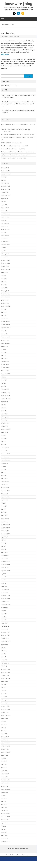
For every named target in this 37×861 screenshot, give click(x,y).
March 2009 (4, 586)
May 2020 (3, 281)
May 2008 (3, 617)
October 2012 (5, 457)
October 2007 (5, 638)
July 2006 (3, 684)
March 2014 (4, 413)
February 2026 (5, 167)
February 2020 (5, 291)
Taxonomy (20, 59)
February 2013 (5, 447)
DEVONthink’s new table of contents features (13, 137)
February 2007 (5, 663)
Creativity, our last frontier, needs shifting (12, 152)
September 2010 (5, 533)
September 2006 (5, 678)
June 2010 (3, 543)
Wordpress (27, 854)
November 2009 (5, 564)
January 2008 (4, 629)
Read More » (5, 54)
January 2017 (4, 334)
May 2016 (3, 355)
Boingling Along (8, 33)
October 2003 (5, 786)
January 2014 (4, 420)
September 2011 (5, 497)
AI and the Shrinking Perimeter (9, 148)
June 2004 (3, 761)
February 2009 (5, 589)
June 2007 (3, 650)
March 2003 (4, 807)
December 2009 (5, 561)
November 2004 (5, 746)
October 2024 (5, 192)
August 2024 (4, 198)
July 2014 (3, 404)
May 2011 (3, 509)
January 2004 (4, 776)
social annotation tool (17, 66)
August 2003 (4, 792)
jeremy (6, 36)
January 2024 (4, 210)
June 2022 (3, 232)
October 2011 (5, 493)
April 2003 (3, 804)
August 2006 (4, 681)
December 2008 (5, 595)
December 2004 (5, 743)
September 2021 (5, 244)
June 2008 (3, 613)
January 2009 (4, 592)
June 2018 (3, 309)
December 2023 (5, 214)
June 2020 (3, 278)
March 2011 (4, 515)
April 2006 (3, 693)
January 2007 (4, 666)
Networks (13, 59)
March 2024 (4, 204)
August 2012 (4, 463)
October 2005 (5, 712)
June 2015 (3, 380)
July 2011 (3, 503)
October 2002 (5, 820)
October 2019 (5, 300)
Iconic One (9, 854)
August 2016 (4, 346)
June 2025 (3, 177)
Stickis (26, 66)
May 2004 (3, 764)
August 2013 (4, 432)
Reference (7, 66)
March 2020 (4, 287)
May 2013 (3, 441)
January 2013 (4, 450)
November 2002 (5, 816)
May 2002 (3, 829)
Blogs (8, 59)
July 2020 (3, 275)
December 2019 (5, 294)
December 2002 (5, 813)
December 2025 (5, 170)
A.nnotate (29, 59)
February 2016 (5, 361)
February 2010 (5, 555)
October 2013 (5, 426)
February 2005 (5, 736)
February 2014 (5, 417)
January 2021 (4, 257)
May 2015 (3, 383)
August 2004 (4, 755)
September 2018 (5, 306)
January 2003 (4, 810)
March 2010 (4, 552)
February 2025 (5, 183)
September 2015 (5, 374)
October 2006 (5, 675)
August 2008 (4, 607)
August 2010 (4, 537)
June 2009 (3, 577)
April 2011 (3, 512)
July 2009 (3, 574)
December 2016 (5, 337)
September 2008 (5, 604)
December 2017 (5, 321)
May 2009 (3, 580)
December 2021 (5, 241)
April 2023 (3, 220)
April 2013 (3, 444)
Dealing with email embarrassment (10, 155)
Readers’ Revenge (6, 142)
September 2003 (5, 789)
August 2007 (4, 644)
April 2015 (3, 386)
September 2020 (5, 269)
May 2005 (3, 727)
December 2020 (5, 260)
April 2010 (3, 549)
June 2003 (3, 798)
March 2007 (4, 660)
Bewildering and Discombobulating (10, 145)
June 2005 (3, 724)
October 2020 (5, 266)
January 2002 (4, 838)
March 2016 (4, 358)
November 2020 (5, 263)
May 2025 (3, 180)
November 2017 (5, 324)
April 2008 (3, 620)
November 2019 (5, 297)
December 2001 (5, 841)
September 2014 (5, 398)
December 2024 (5, 186)
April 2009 (3, 583)
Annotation (13, 61)
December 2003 (5, 780)
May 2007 (3, 653)
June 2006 (3, 687)
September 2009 (5, 570)
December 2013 (5, 423)
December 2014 (5, 392)
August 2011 (4, 500)
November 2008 (5, 598)
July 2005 (3, 721)
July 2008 (3, 610)
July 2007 (3, 647)
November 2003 (5, 783)
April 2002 (3, 832)
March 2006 (4, 696)
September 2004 (5, 752)
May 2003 (3, 801)
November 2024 (5, 189)
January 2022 (4, 238)
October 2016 (5, 340)
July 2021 (3, 247)
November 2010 (5, 527)
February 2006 (5, 700)
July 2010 (3, 540)
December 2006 (5, 669)
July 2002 (3, 826)
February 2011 (5, 518)
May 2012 (3, 472)
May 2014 (3, 407)
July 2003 (3, 795)
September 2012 (5, 460)
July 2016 (3, 349)
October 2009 (5, 567)
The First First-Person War (8, 158)
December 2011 (5, 487)
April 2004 (3, 767)
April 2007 (3, 657)
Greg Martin (8, 63)
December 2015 (5, 364)
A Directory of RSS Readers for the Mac (11, 134)
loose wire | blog (18, 4)
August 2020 (4, 272)
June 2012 (3, 469)
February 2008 (5, 626)
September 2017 (5, 327)
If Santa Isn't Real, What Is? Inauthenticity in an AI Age (15, 129)
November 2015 (5, 367)
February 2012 (5, 481)
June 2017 (3, 331)
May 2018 (3, 312)
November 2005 (5, 709)
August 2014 (4, 401)
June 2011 (3, 506)
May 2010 (3, 546)
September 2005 (5, 715)
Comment (20, 61)
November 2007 (5, 635)
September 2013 (5, 429)
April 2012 (3, 475)
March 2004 (4, 770)
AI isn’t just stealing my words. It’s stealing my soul (14, 124)
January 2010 (4, 558)
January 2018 (4, 318)
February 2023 (5, 223)
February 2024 (5, 207)
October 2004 (5, 749)
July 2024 (3, 201)
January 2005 (4, 740)
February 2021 (5, 254)
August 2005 (4, 718)
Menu (18, 19)
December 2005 (5, 706)
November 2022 (5, 229)
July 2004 (3, 758)
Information (16, 63)
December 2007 (5, 632)
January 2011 (4, 521)
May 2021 (3, 251)
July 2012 (3, 466)
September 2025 (5, 174)
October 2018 (5, 303)
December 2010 (5, 524)
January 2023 (4, 226)
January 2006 (4, 703)
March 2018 (4, 315)
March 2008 (4, 623)
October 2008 (5, 601)
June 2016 (3, 352)
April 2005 (3, 730)
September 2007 (5, 641)
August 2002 (4, 823)
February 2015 (5, 389)
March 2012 (4, 478)
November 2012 (5, 453)
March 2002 (4, 835)
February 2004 (5, 773)
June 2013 (3, 438)
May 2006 (3, 690)
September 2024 (5, 195)
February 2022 (5, 235)
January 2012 (4, 484)
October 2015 (5, 370)
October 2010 (5, 530)
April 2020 (3, 284)
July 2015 (3, 377)
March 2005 (4, 733)
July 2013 (3, 435)
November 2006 (5, 672)
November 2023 (5, 217)
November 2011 (5, 490)
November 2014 (5, 395)
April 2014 (3, 410)
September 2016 (5, 343)
